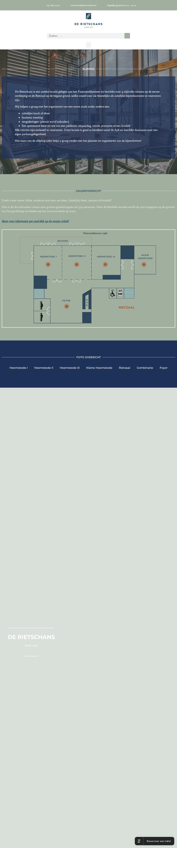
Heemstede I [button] (19, 367)
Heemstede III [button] (70, 367)
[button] (88, 45)
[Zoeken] (127, 36)
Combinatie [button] (145, 367)
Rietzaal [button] (124, 367)
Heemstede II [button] (43, 367)
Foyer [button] (164, 367)
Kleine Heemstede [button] (99, 367)
